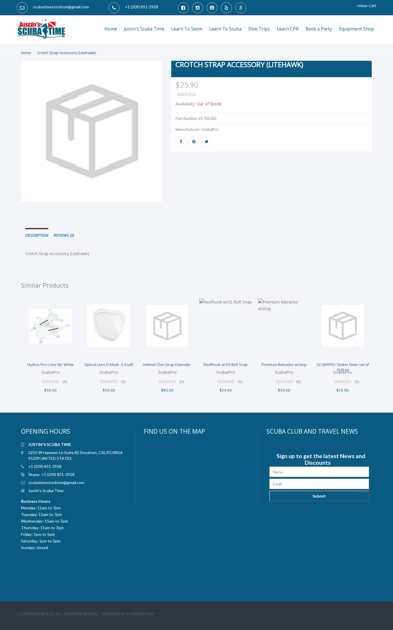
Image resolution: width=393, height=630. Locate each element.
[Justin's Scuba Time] (41, 25)
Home (110, 29)
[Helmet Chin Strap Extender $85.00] (167, 299)
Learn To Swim (186, 29)
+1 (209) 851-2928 (141, 6)
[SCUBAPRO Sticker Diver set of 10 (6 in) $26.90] (343, 299)
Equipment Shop (356, 29)
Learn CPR (288, 29)
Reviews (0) (64, 235)
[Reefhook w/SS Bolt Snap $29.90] (226, 299)
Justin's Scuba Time (144, 29)
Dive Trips (259, 29)
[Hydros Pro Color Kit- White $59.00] (50, 299)
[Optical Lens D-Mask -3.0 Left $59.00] (109, 299)
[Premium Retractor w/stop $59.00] (284, 299)
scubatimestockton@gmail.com (61, 6)
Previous (8, 139)
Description (36, 235)
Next (176, 139)
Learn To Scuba (225, 29)
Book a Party (319, 29)
